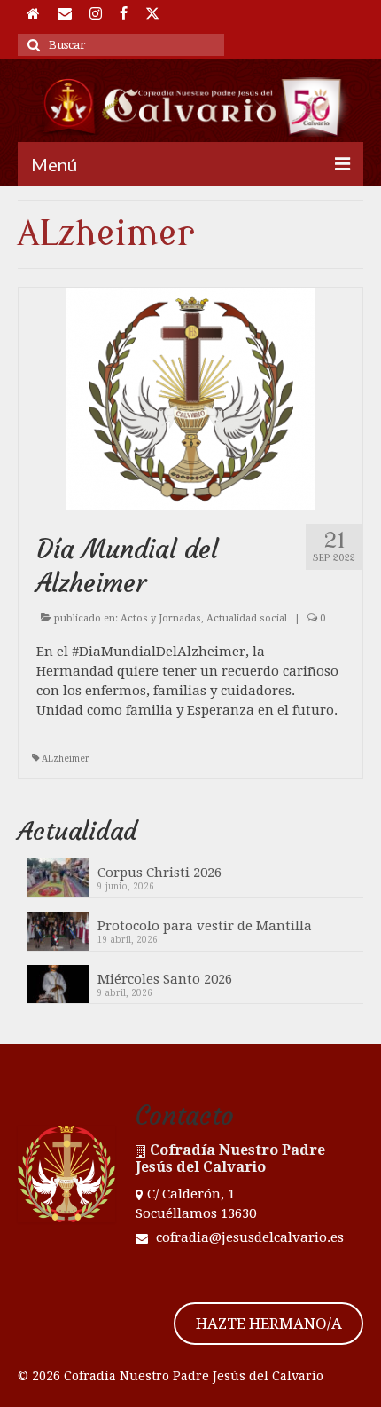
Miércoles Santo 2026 (164, 979)
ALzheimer (65, 758)
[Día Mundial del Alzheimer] (190, 399)
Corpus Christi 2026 (159, 873)
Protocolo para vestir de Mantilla (204, 926)
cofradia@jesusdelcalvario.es (248, 1237)
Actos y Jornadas (161, 618)
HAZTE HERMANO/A (269, 1323)
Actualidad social (246, 618)
